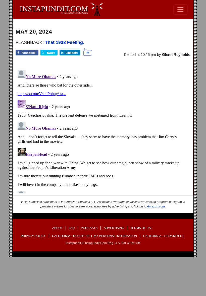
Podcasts (89, 228)
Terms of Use (141, 228)
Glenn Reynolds (176, 54)
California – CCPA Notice (163, 236)
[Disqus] (103, 130)
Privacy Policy (33, 236)
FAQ (72, 228)
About (57, 228)
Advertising (114, 228)
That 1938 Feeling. (64, 42)
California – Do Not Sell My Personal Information (94, 236)
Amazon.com (156, 206)
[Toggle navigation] (180, 10)
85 (87, 53)
